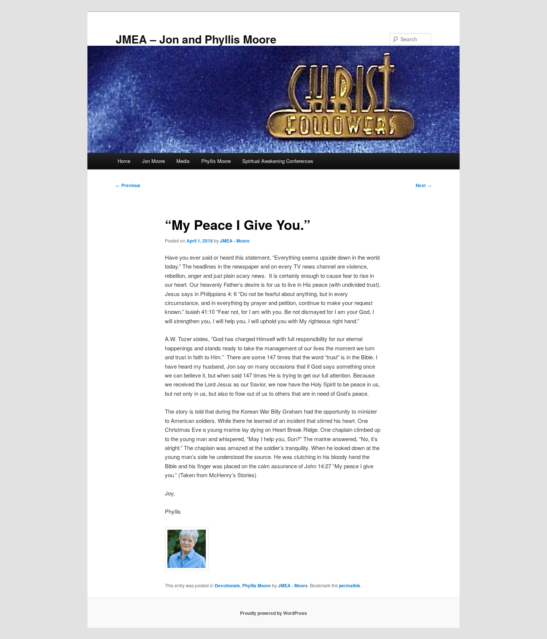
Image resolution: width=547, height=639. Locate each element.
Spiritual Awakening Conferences (277, 160)
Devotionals (227, 585)
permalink (349, 585)
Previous (128, 185)
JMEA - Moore (235, 240)
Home (124, 160)
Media (182, 160)
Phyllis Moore (216, 160)
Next (423, 185)
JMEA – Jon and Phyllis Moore (196, 39)
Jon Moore (153, 160)
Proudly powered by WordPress (273, 613)
